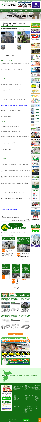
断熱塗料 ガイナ (26, 389)
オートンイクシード (37, 391)
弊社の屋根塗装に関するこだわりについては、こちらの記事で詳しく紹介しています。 (15, 153)
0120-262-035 (36, 224)
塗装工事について (13, 10)
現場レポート (36, 396)
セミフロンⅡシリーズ (27, 398)
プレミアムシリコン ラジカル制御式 (29, 388)
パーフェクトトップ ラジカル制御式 (29, 387)
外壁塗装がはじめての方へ (17, 388)
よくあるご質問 (36, 398)
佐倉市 (24, 375)
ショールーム (36, 401)
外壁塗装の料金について (17, 399)
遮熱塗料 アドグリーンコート (28, 386)
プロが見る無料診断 (16, 390)
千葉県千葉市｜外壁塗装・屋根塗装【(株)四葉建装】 (9, 209)
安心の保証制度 (36, 387)
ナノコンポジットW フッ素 (28, 390)
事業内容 (6, 10)
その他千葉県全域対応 (33, 375)
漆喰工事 (15, 396)
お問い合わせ (37, 10)
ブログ (35, 399)
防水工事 (15, 395)
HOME (14, 385)
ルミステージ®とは (27, 397)
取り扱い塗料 (25, 385)
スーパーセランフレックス (27, 400)
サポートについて (36, 388)
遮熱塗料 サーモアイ (27, 394)
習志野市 (27, 375)
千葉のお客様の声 (36, 397)
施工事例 (26, 10)
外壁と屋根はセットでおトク (18, 401)
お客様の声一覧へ (15, 334)
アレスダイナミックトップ (27, 399)
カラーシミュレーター (16, 406)
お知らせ (36, 402)
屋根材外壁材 (25, 412)
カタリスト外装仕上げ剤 (27, 405)
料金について (21, 10)
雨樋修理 (15, 397)
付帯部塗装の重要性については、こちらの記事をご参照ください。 (12, 187)
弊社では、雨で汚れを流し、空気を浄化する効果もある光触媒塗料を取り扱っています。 (15, 105)
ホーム (2, 10)
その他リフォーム (16, 398)
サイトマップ (36, 408)
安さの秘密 (15, 400)
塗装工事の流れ (16, 405)
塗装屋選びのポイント (16, 389)
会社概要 (32, 10)
